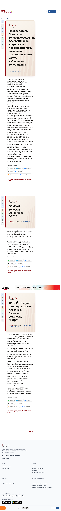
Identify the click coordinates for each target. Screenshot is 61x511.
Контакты (34, 470)
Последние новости (6, 466)
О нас (33, 466)
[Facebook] (6, 496)
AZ (55, 507)
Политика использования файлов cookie (41, 487)
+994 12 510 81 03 (5, 456)
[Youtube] (13, 496)
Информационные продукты (9, 483)
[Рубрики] (58, 11)
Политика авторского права (39, 485)
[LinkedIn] (19, 496)
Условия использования (38, 480)
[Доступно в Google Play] (17, 502)
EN (52, 507)
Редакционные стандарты (38, 472)
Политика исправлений (37, 474)
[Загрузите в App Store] (6, 502)
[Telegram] (16, 496)
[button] (2, 22)
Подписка (4, 480)
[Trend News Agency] (6, 445)
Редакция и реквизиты (37, 468)
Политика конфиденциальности (39, 483)
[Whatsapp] (3, 496)
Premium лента (5, 468)
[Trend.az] (6, 11)
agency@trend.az (5, 458)
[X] (9, 496)
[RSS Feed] (22, 496)
